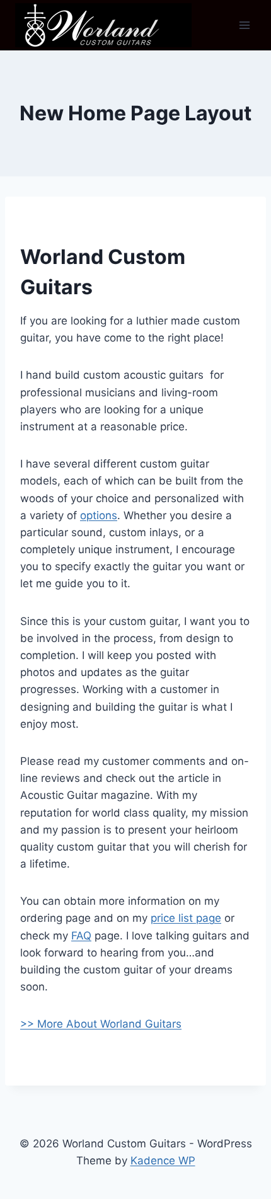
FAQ (81, 935)
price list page (186, 918)
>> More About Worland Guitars (101, 1024)
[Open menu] (244, 25)
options (98, 515)
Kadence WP (162, 1160)
